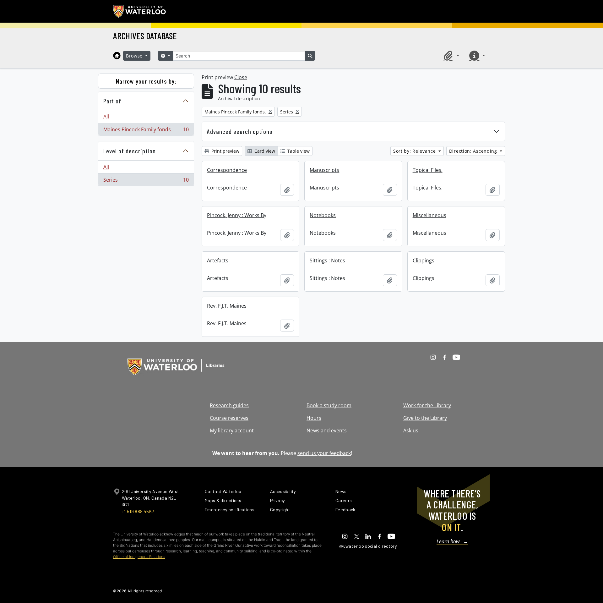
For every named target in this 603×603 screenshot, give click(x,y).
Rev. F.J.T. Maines (227, 305)
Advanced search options (240, 131)
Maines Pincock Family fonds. (146, 131)
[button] (450, 55)
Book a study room (329, 405)
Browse (135, 56)
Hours (314, 417)
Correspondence (227, 170)
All (106, 116)
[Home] (117, 55)
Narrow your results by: (146, 81)
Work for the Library (427, 405)
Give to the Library (425, 417)
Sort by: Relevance (415, 151)
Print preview (224, 151)
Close (240, 77)
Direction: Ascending (474, 151)
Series (146, 181)
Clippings (423, 260)
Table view (298, 151)
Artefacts (217, 260)
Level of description (129, 151)
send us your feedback (324, 453)
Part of (112, 101)
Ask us (410, 430)
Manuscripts (324, 170)
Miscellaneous (429, 215)
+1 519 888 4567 (138, 511)
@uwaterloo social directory (368, 546)
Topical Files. (428, 170)
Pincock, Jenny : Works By (236, 215)
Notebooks (323, 215)
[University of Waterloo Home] (139, 11)
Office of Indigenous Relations (139, 556)
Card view (264, 151)
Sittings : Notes (327, 260)
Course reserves (229, 417)
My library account (232, 430)
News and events (327, 430)
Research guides (229, 405)
